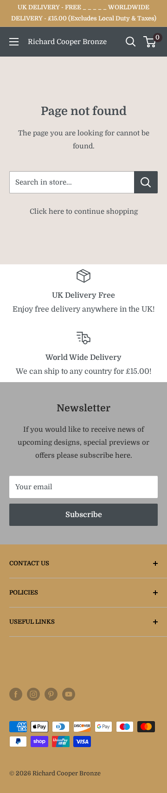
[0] (150, 41)
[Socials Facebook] (15, 694)
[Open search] (131, 42)
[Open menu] (14, 41)
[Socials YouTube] (68, 694)
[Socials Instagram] (33, 694)
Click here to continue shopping (84, 211)
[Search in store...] (146, 182)
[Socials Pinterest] (51, 694)
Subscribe (83, 515)
